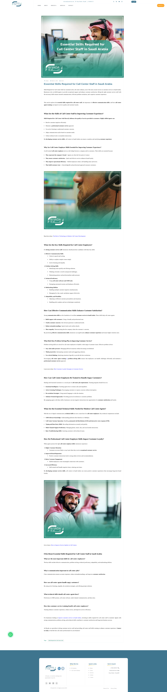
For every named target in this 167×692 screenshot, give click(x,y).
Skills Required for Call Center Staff (56, 640)
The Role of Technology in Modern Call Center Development (69, 236)
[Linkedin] (53, 683)
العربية (133, 1)
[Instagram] (56, 683)
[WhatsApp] (10, 634)
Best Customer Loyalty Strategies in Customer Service (68, 369)
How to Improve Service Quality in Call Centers (64, 545)
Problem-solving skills (50, 344)
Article (62, 80)
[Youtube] (49, 683)
